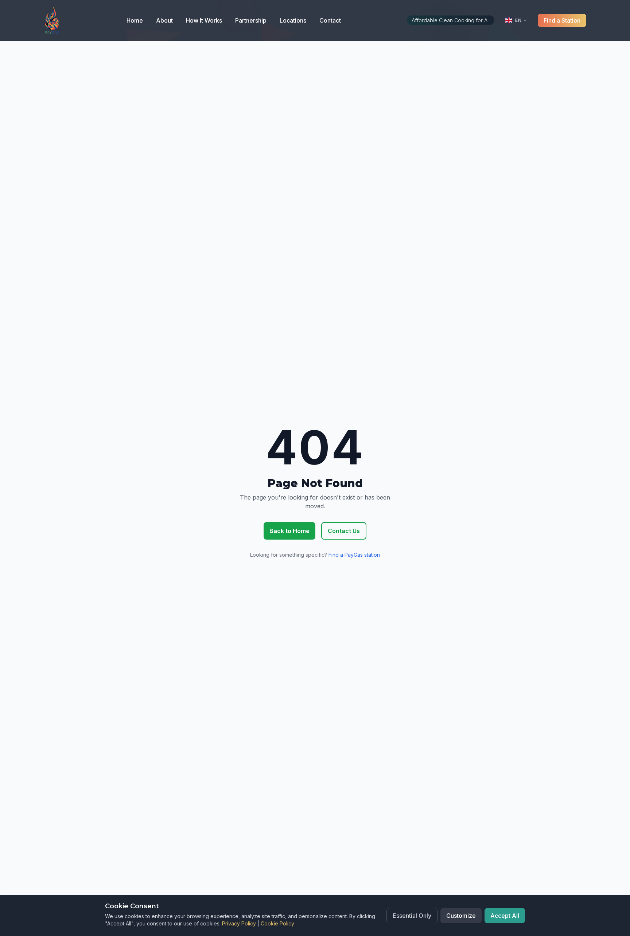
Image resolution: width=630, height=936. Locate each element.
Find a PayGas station (354, 555)
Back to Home (289, 530)
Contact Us (344, 530)
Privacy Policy (239, 923)
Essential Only (412, 915)
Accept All (504, 915)
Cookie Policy (277, 923)
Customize (461, 915)
